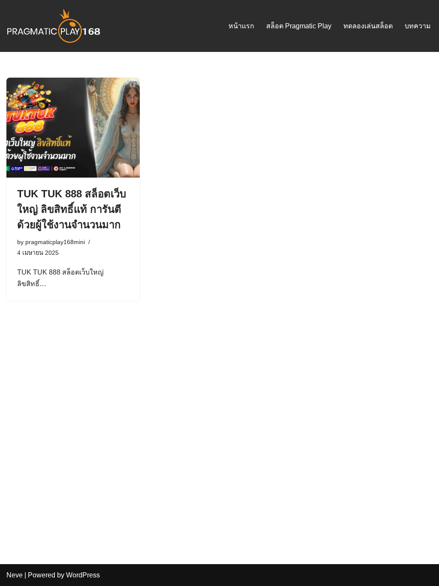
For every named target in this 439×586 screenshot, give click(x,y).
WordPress (83, 575)
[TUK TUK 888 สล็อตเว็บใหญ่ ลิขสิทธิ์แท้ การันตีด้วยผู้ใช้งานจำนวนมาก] (73, 128)
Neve (14, 575)
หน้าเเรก (241, 26)
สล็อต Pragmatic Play (298, 26)
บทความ (418, 26)
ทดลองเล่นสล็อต (368, 26)
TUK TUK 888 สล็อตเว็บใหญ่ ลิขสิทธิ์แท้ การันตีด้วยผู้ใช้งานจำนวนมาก (71, 209)
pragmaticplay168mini (55, 242)
